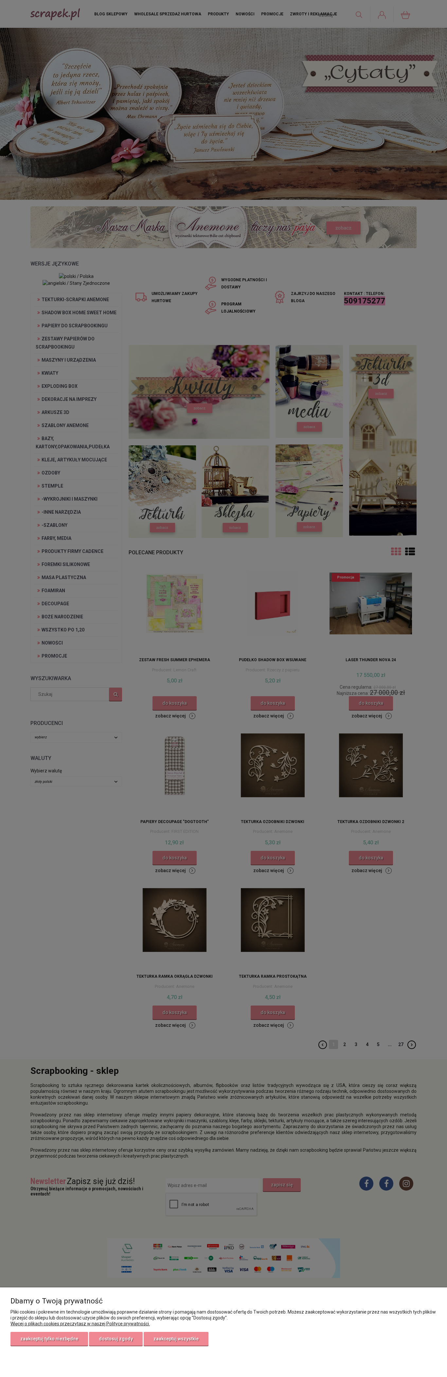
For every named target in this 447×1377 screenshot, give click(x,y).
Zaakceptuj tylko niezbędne (49, 1338)
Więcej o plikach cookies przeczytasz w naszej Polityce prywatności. (80, 1323)
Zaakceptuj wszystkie (176, 1338)
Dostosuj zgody (116, 1338)
